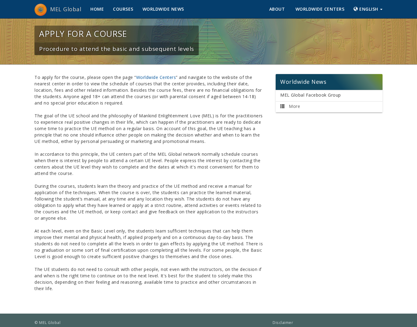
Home (97, 9)
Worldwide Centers (320, 9)
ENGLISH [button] (369, 9)
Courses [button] (123, 9)
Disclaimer (283, 322)
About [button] (277, 9)
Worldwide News (163, 9)
